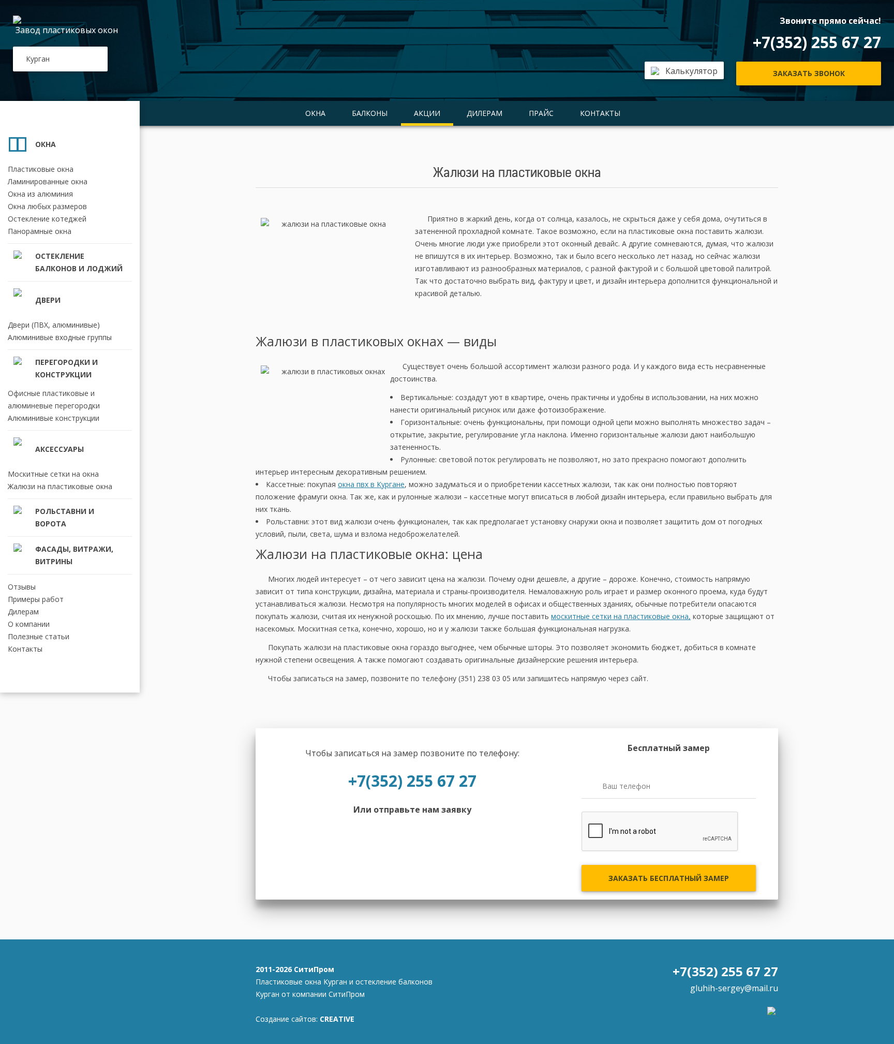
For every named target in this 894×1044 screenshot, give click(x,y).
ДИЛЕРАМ (484, 113)
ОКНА (315, 113)
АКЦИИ (427, 113)
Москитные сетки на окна (53, 474)
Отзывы (22, 587)
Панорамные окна (39, 231)
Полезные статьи (38, 636)
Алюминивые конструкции (53, 418)
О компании (29, 624)
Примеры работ (36, 599)
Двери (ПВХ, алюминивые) (54, 325)
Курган (38, 59)
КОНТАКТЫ (600, 113)
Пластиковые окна (40, 169)
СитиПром (314, 969)
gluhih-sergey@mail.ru (734, 988)
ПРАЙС (541, 113)
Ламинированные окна (47, 181)
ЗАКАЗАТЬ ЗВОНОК (809, 73)
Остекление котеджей (47, 219)
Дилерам (23, 611)
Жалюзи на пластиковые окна (60, 486)
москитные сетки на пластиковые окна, (621, 616)
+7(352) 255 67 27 (817, 42)
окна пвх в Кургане (371, 484)
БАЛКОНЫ (370, 113)
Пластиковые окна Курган (301, 982)
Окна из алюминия (40, 194)
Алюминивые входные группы (60, 337)
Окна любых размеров (47, 206)
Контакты (25, 649)
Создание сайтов (286, 1019)
